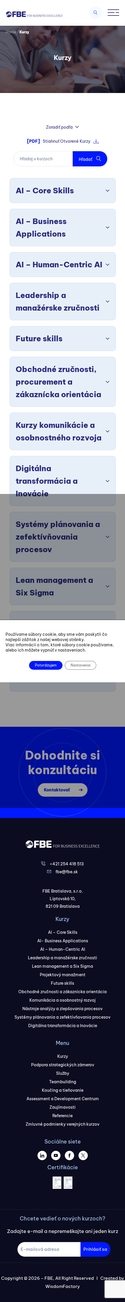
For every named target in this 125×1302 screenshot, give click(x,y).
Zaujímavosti (62, 1107)
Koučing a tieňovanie (62, 1090)
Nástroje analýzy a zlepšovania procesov (62, 1008)
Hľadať (86, 159)
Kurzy (62, 1056)
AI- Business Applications (62, 940)
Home (11, 32)
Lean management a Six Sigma (62, 966)
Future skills (62, 983)
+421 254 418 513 (67, 864)
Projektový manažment (62, 974)
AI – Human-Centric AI (62, 949)
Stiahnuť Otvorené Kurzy (58, 141)
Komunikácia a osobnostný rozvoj (62, 1000)
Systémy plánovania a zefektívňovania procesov (62, 1017)
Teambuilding (62, 1081)
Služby (62, 1073)
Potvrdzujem (46, 665)
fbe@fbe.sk (67, 871)
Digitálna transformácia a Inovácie (62, 1025)
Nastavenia (80, 665)
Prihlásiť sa (95, 1249)
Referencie (62, 1115)
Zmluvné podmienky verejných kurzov (62, 1124)
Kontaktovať (57, 790)
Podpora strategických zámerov (62, 1064)
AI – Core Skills (62, 932)
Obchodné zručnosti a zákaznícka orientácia (62, 991)
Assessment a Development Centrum (62, 1098)
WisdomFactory (62, 1286)
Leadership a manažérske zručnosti (62, 957)
